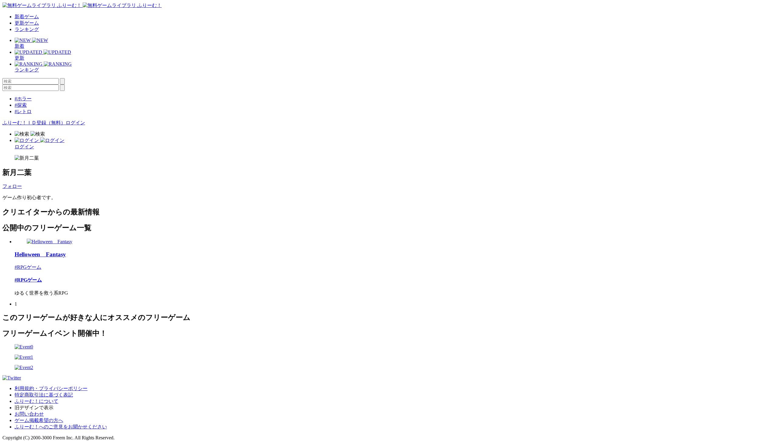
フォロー (12, 186)
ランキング (27, 29)
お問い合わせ (29, 414)
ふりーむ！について (36, 401)
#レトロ (23, 111)
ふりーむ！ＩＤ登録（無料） (34, 122)
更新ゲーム (27, 23)
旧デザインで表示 (34, 407)
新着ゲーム (27, 16)
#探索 (21, 105)
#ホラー (23, 98)
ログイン (75, 122)
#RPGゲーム (28, 267)
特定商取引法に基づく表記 (44, 394)
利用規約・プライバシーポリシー (51, 388)
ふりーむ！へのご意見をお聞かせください (61, 426)
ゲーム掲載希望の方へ (39, 420)
